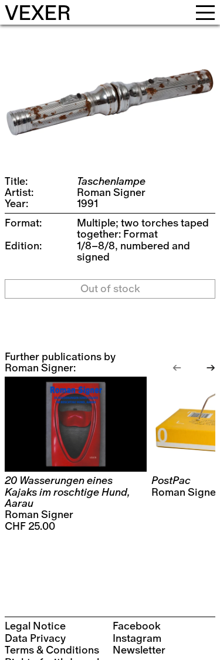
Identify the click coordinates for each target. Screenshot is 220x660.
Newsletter (139, 650)
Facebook (137, 626)
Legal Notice (35, 626)
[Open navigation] (205, 12)
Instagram (137, 639)
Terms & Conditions (52, 650)
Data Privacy (35, 639)
